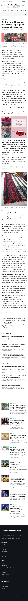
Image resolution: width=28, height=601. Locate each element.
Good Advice (4, 554)
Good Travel (4, 556)
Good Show (4, 547)
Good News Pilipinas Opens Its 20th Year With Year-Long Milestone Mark (18, 437)
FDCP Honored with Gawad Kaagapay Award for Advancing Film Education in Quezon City (18, 465)
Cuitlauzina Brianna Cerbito (16, 29)
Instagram (20, 301)
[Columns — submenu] (23, 10)
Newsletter (24, 1)
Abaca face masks (13, 161)
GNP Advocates (5, 574)
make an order (21, 110)
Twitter (14, 301)
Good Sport (4, 549)
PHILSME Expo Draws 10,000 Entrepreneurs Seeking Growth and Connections (13, 367)
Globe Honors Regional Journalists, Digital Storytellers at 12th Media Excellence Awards (17, 509)
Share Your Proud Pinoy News (8, 567)
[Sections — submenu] (15, 10)
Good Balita (4, 19)
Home (4, 10)
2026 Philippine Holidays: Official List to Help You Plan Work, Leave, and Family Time (14, 376)
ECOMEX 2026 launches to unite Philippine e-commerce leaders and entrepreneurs (13, 345)
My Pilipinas (4, 565)
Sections (10, 10)
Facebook (9, 301)
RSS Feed (3, 588)
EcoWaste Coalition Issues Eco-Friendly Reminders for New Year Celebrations (17, 479)
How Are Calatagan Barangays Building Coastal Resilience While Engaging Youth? (18, 407)
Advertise (3, 572)
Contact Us (4, 576)
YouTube (16, 598)
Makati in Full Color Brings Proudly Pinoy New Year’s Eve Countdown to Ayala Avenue (18, 494)
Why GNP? (4, 570)
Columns (19, 10)
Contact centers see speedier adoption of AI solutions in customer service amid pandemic (12, 354)
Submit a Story (5, 586)
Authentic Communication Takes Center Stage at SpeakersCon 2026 (17, 422)
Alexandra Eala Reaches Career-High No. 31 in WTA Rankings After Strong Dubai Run (13, 337)
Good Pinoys (4, 551)
